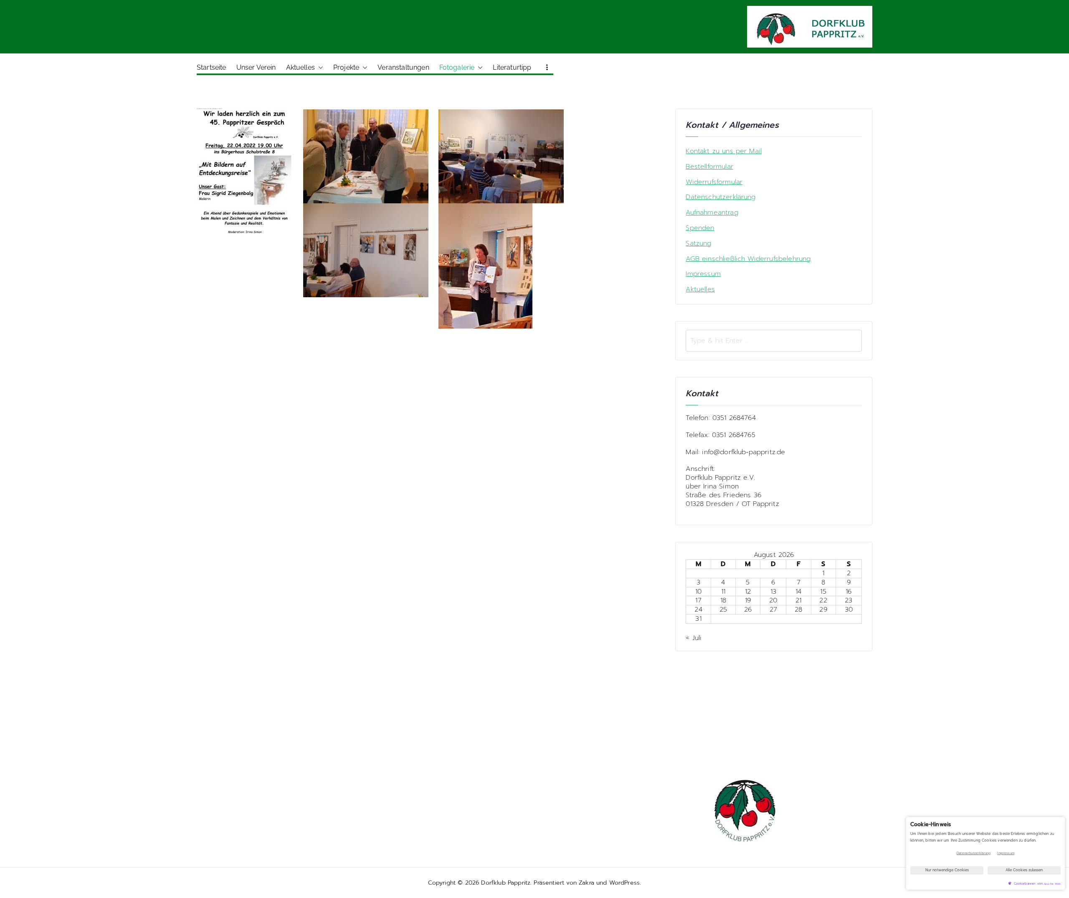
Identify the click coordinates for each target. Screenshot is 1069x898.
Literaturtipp (512, 67)
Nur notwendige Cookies (947, 870)
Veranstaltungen (403, 67)
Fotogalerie (457, 67)
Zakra (586, 882)
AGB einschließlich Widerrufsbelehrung (748, 259)
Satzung (698, 243)
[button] (319, 67)
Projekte (346, 67)
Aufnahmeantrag (712, 212)
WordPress (624, 882)
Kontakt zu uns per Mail (724, 151)
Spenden (700, 228)
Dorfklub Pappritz (505, 882)
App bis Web (1052, 884)
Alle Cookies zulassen (1024, 870)
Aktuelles (300, 67)
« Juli (694, 638)
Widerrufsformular (714, 182)
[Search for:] (773, 340)
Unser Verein (256, 67)
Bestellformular (709, 166)
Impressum (703, 274)
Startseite (211, 67)
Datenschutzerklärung (720, 197)
